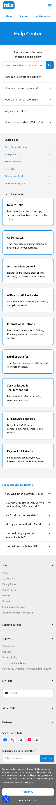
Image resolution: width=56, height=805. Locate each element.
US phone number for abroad (17, 612)
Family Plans (9, 584)
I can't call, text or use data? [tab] (21, 515)
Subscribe (47, 758)
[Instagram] (13, 739)
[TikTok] (37, 739)
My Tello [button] (7, 680)
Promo (6, 601)
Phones (24, 16)
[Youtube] (29, 739)
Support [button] (7, 638)
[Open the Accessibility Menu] (5, 799)
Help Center (8, 646)
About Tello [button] (9, 708)
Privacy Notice (25, 782)
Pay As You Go (9, 590)
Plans (9, 16)
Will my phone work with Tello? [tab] (23, 524)
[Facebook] (5, 739)
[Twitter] (21, 739)
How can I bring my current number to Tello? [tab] (20, 535)
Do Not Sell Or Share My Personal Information (26, 668)
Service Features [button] (11, 624)
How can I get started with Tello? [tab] (24, 493)
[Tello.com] (8, 5)
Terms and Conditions (14, 663)
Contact (6, 651)
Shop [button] (5, 565)
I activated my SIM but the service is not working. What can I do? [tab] (24, 504)
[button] (28, 693)
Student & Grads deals (14, 607)
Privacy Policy (9, 657)
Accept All (28, 792)
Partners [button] (7, 722)
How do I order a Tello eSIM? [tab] (21, 546)
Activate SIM (43, 16)
